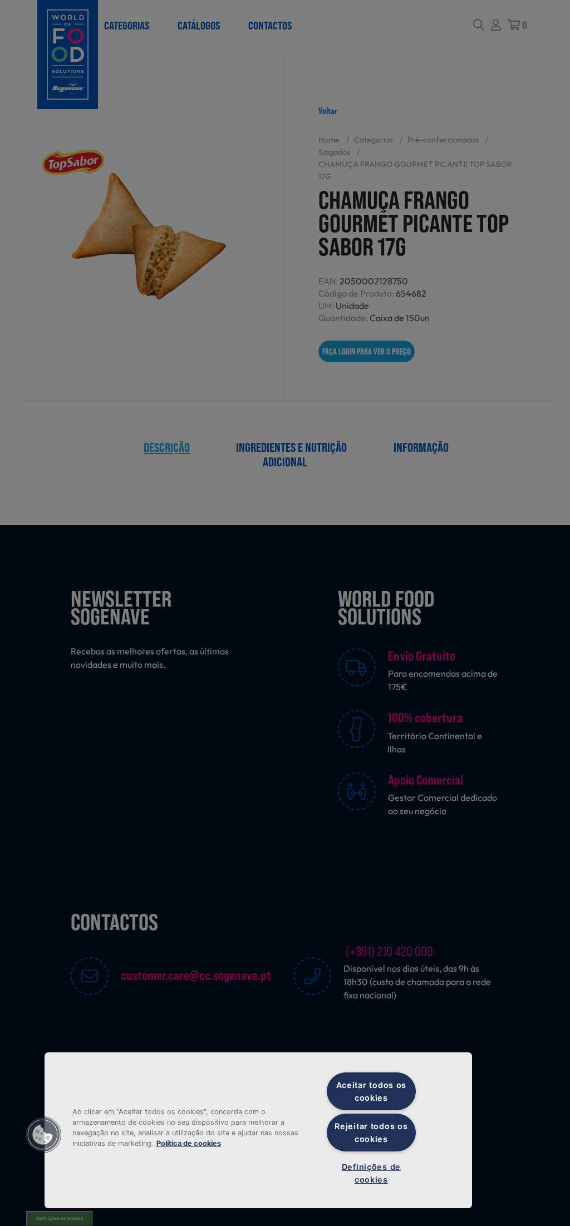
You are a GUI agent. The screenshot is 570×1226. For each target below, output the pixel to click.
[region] (258, 1130)
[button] (43, 1135)
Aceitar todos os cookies (371, 1091)
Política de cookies (188, 1143)
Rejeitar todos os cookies (371, 1132)
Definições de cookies (371, 1173)
